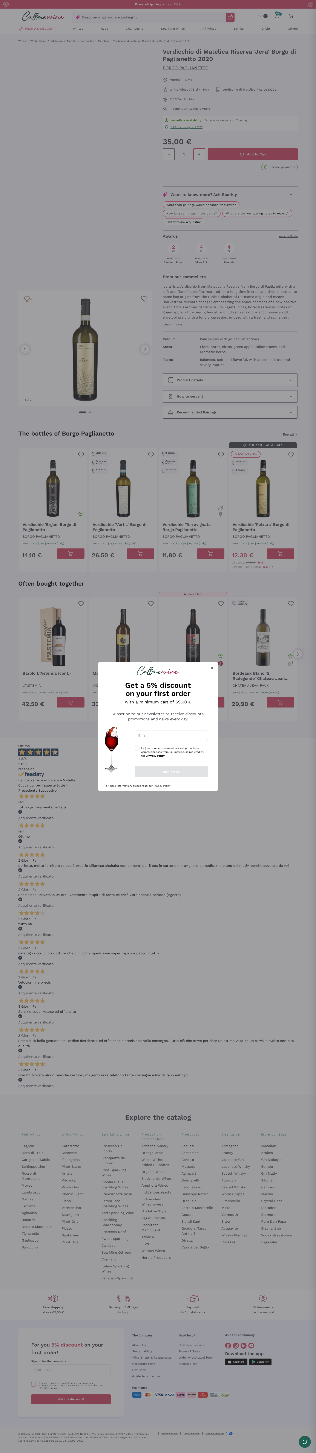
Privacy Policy (161, 785)
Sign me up (171, 771)
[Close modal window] (212, 668)
